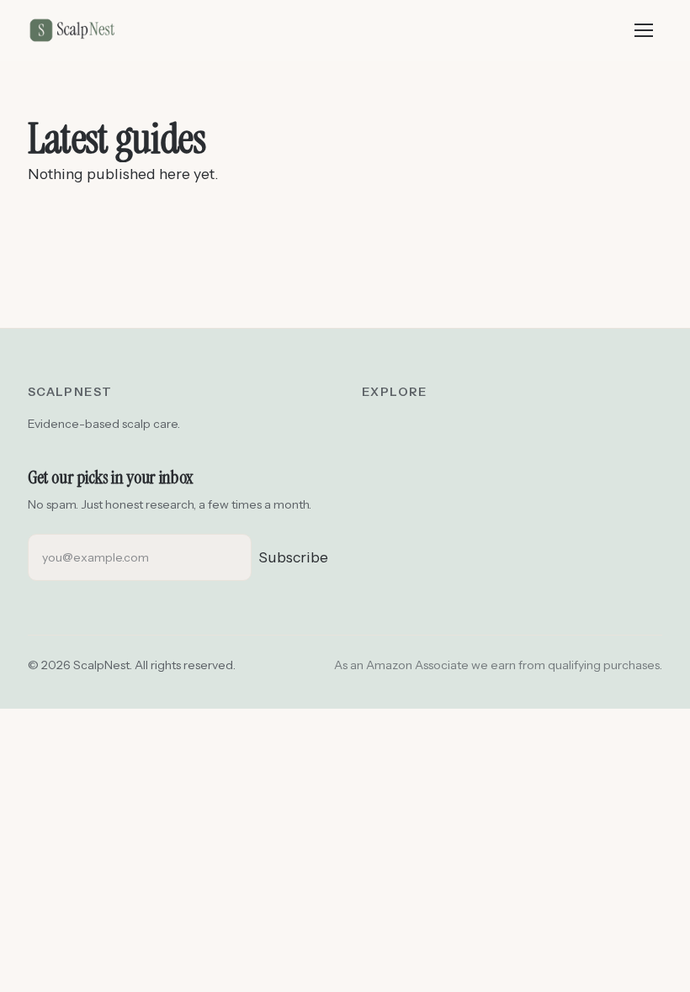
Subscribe (293, 557)
